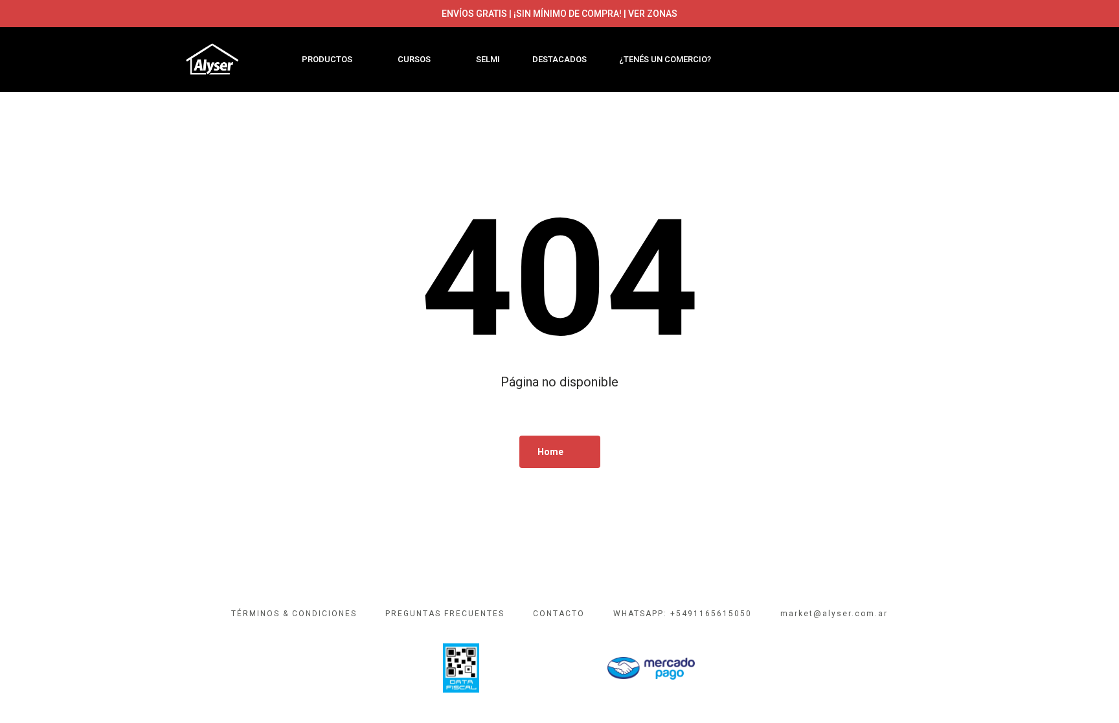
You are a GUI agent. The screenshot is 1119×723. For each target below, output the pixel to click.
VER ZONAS (652, 13)
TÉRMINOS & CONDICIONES (294, 613)
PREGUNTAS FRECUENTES (444, 613)
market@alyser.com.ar (834, 613)
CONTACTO (559, 613)
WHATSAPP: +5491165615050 (682, 613)
